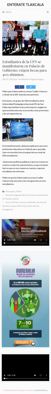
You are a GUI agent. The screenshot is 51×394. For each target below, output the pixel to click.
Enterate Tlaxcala (25, 4)
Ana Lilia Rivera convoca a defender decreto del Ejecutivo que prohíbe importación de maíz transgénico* (24, 206)
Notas (19, 191)
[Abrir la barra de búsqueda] (47, 12)
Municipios (11, 191)
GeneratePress (41, 390)
